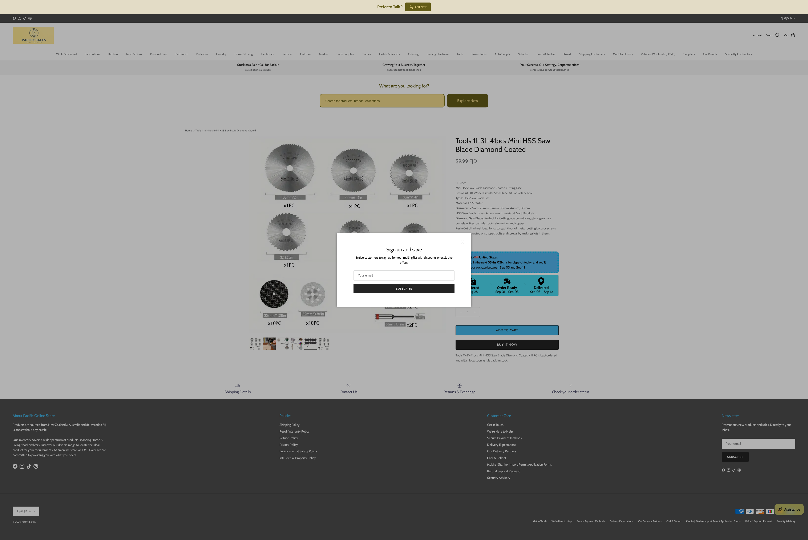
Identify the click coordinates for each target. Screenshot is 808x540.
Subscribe (404, 288)
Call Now (421, 7)
